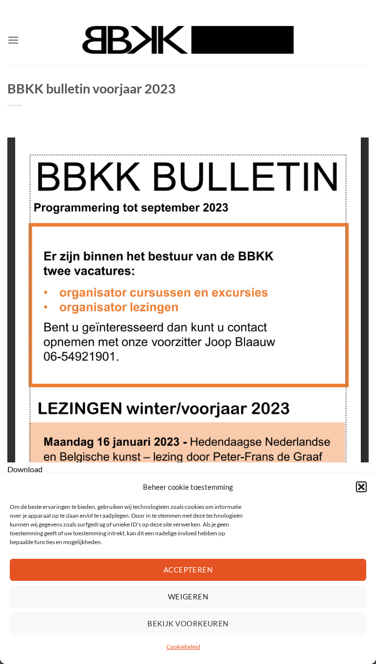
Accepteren (188, 569)
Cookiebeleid (183, 646)
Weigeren (188, 596)
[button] (361, 487)
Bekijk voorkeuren (188, 623)
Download (25, 469)
